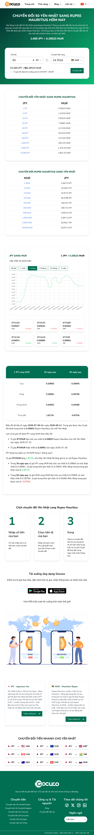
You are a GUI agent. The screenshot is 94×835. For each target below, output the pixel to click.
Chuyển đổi (77, 70)
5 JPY (25, 113)
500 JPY (25, 138)
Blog (47, 808)
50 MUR (27, 203)
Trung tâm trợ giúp (51, 833)
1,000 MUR (27, 218)
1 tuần (22, 268)
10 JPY (25, 118)
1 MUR (27, 183)
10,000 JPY (25, 153)
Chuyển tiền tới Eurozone (18, 815)
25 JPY (25, 123)
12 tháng (53, 268)
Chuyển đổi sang (58, 54)
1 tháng (32, 268)
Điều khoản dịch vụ (66, 833)
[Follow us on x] (73, 805)
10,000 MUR (27, 227)
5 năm (63, 268)
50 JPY (25, 128)
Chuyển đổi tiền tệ (47, 812)
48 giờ (13, 268)
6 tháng (43, 268)
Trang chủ (29, 4)
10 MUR (27, 193)
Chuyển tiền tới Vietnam (18, 812)
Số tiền (14, 54)
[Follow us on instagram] (79, 805)
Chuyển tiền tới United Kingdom (18, 808)
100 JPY (25, 133)
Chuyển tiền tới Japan (18, 819)
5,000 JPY (25, 148)
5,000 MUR (27, 222)
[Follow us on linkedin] (85, 805)
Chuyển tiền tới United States (18, 804)
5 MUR (27, 188)
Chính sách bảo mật (82, 833)
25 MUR (27, 198)
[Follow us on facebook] (67, 805)
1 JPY (25, 108)
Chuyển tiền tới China (18, 823)
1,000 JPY (25, 143)
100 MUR (27, 208)
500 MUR (27, 213)
